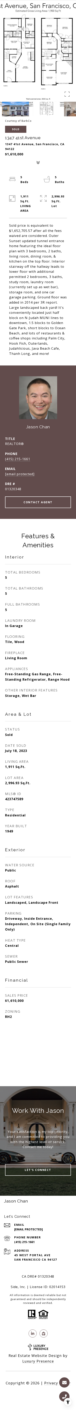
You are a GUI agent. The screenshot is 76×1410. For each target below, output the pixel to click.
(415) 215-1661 (17, 459)
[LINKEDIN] (33, 1333)
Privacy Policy (57, 1383)
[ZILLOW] (44, 1333)
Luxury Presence (38, 1361)
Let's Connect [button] (38, 1170)
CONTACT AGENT (38, 502)
